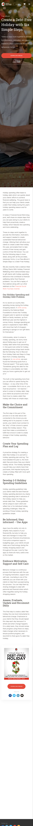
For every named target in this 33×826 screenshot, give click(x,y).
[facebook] (10, 695)
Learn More (16, 62)
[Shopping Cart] (24, 4)
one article (16, 359)
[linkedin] (18, 695)
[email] (22, 695)
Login (18, 4)
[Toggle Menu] (29, 4)
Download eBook (16, 55)
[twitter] (14, 695)
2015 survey (22, 308)
